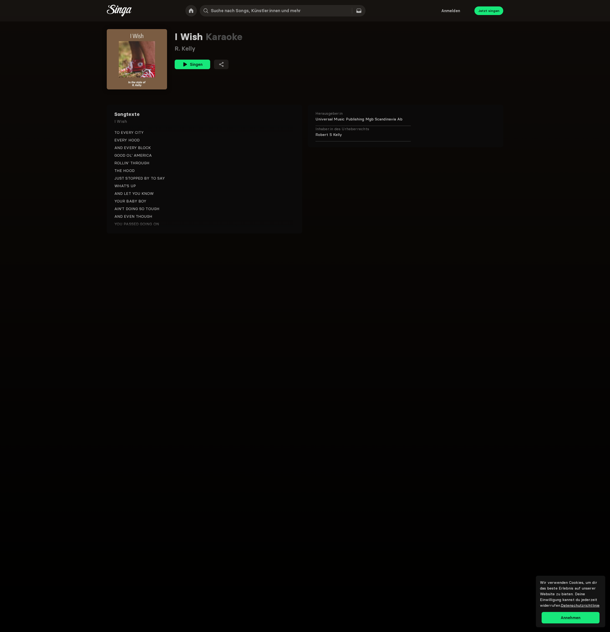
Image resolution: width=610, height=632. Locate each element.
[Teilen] (221, 64)
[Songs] (359, 11)
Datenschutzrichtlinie (580, 605)
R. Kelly (185, 48)
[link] (191, 10)
